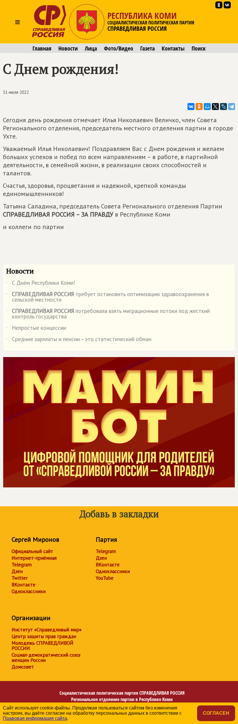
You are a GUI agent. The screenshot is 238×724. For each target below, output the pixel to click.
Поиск (198, 48)
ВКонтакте (23, 584)
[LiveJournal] (223, 106)
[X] (215, 106)
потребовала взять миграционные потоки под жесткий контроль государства (108, 314)
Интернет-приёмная (34, 558)
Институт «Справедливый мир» (47, 629)
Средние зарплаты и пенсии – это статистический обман (79, 340)
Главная (42, 48)
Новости (68, 48)
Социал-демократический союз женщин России (46, 657)
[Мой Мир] (207, 106)
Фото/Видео (118, 48)
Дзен (17, 571)
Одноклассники (29, 591)
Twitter (20, 578)
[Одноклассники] (199, 106)
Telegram (22, 564)
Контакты (173, 48)
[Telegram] (231, 106)
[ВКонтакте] (190, 106)
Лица (91, 48)
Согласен (216, 713)
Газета (147, 48)
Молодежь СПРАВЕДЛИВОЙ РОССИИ (42, 645)
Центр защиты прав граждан (44, 636)
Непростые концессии (36, 329)
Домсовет (23, 666)
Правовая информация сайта (35, 718)
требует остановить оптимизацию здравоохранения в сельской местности (107, 297)
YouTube (104, 578)
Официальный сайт (32, 551)
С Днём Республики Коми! (40, 284)
